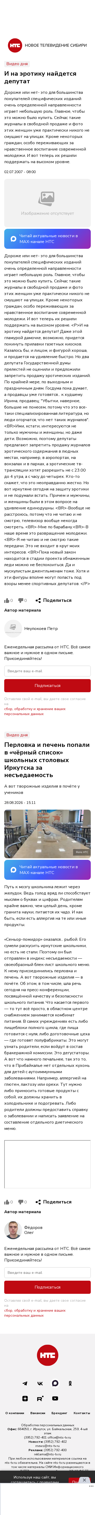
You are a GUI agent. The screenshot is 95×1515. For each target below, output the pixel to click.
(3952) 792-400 (55, 1450)
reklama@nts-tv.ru (47, 1454)
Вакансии (37, 1413)
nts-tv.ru (11, 1463)
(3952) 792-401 (35, 1437)
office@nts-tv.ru (59, 1437)
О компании (14, 1413)
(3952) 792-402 (55, 1442)
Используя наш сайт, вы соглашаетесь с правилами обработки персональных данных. (35, 1482)
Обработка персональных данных (47, 1425)
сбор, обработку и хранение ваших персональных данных (34, 711)
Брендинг (59, 1413)
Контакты (82, 1413)
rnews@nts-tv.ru (47, 1446)
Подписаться (47, 686)
